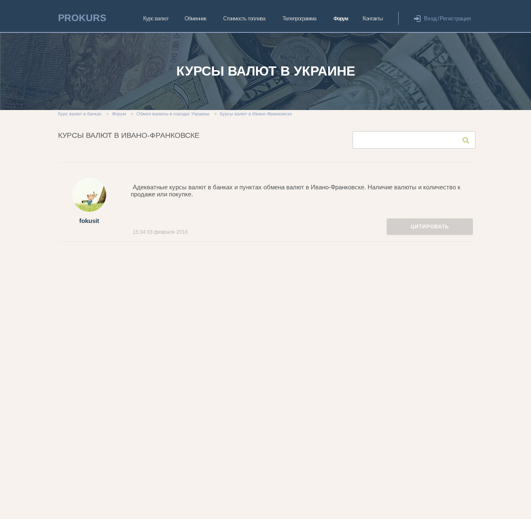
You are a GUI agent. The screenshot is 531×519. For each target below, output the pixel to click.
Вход (430, 18)
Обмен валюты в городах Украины (172, 113)
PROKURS (82, 17)
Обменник (195, 18)
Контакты (372, 18)
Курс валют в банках (80, 113)
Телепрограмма (299, 18)
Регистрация (455, 18)
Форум (341, 19)
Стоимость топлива (244, 18)
